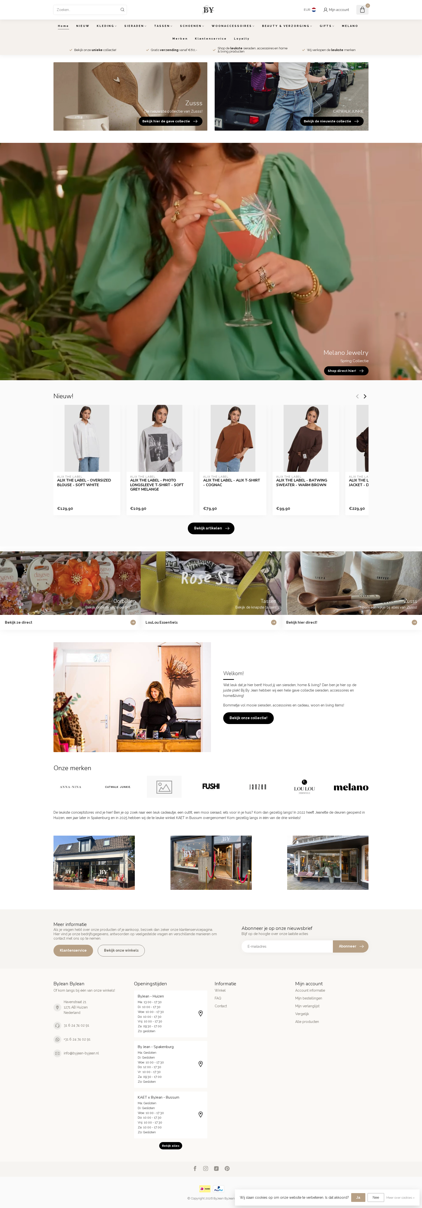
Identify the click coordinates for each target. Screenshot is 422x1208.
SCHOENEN (191, 26)
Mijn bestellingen (308, 998)
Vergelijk (302, 1014)
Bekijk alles (170, 1145)
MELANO (350, 26)
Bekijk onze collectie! (248, 718)
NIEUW (83, 26)
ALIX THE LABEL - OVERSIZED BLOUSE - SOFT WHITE (84, 482)
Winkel (220, 990)
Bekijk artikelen (208, 528)
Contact (221, 1006)
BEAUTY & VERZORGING (286, 26)
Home (63, 26)
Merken (180, 38)
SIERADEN (134, 26)
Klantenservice (211, 38)
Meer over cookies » (400, 1197)
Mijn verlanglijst (307, 1006)
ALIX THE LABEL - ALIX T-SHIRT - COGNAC (231, 482)
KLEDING (105, 26)
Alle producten (307, 1022)
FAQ (218, 998)
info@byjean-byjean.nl (81, 1053)
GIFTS (326, 26)
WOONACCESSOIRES (232, 26)
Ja (358, 1197)
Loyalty (242, 38)
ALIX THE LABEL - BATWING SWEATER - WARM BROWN (301, 482)
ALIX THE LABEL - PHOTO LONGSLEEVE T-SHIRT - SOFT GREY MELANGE (157, 485)
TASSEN (162, 26)
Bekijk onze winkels (121, 950)
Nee (376, 1197)
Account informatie (310, 990)
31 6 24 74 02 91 (76, 1025)
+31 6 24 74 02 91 (77, 1039)
